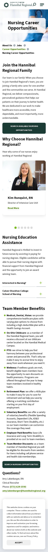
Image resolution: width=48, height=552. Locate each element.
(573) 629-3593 (18, 486)
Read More (13, 208)
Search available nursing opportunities (24, 128)
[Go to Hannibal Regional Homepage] (18, 4)
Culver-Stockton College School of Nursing (15, 292)
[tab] (15, 228)
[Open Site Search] (35, 5)
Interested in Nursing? (14, 283)
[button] (42, 4)
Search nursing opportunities (21, 464)
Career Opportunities (13, 49)
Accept (19, 542)
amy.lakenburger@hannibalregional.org (23, 491)
